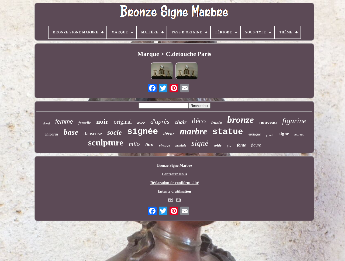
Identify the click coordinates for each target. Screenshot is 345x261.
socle (114, 132)
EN (170, 200)
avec (141, 123)
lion (149, 144)
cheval (46, 123)
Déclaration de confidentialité (174, 183)
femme (64, 121)
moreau (299, 134)
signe (284, 133)
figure (256, 145)
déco (199, 121)
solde (218, 145)
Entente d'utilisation (174, 191)
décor (168, 133)
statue (227, 132)
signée (142, 132)
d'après (159, 121)
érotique (255, 134)
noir (102, 121)
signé (199, 142)
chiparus (51, 134)
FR (178, 200)
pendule (180, 145)
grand (269, 135)
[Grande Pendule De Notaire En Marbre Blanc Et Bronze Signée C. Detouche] (162, 71)
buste (216, 122)
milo (134, 144)
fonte (241, 145)
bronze (240, 119)
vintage (164, 145)
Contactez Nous (174, 174)
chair (181, 122)
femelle (84, 123)
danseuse (93, 133)
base (71, 132)
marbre (193, 131)
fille (229, 146)
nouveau (268, 122)
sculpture (105, 142)
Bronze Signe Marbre (174, 165)
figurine (294, 121)
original (123, 122)
